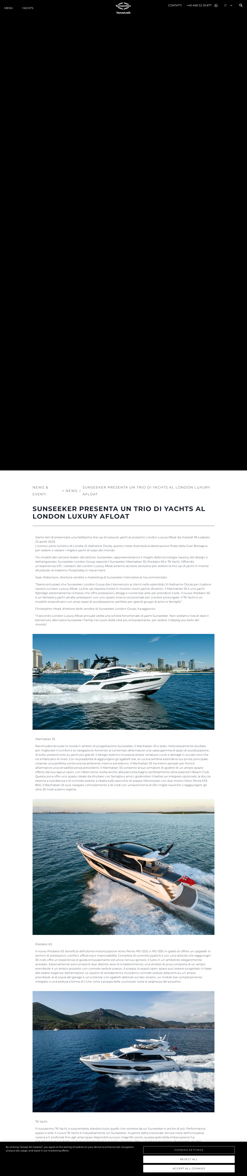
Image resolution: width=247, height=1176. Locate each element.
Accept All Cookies (189, 1168)
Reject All (189, 1159)
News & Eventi (40, 490)
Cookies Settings (188, 1149)
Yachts (27, 8)
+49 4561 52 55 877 (199, 5)
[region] (123, 1159)
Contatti (175, 5)
